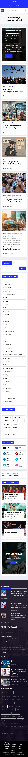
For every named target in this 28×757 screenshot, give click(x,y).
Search (7, 263)
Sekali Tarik (15, 473)
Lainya (6, 324)
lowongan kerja (6, 197)
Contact (13, 746)
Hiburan (7, 314)
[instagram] (16, 5)
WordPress (22, 752)
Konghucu (14, 238)
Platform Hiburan (13, 475)
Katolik (4, 238)
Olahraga (7, 348)
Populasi (20, 720)
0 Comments (16, 86)
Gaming (7, 308)
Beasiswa (7, 281)
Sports (7, 381)
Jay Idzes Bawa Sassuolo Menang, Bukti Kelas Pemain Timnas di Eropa (13, 513)
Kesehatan (9, 238)
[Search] (23, 11)
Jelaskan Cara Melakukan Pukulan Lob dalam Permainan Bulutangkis (13, 531)
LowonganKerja (9, 331)
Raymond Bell (10, 38)
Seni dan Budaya (17, 240)
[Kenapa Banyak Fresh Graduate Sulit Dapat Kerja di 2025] (14, 147)
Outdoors (7, 361)
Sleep (18, 730)
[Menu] (2, 10)
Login (20, 748)
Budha (19, 235)
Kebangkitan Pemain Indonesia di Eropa (11, 495)
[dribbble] (14, 5)
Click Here (14, 563)
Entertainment (9, 298)
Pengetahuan (9, 368)
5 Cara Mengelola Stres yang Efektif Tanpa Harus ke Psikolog (19, 671)
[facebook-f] (9, 5)
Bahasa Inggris (6, 235)
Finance (7, 304)
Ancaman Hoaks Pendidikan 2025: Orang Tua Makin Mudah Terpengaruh (19, 605)
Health (7, 311)
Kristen (18, 238)
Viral (6, 395)
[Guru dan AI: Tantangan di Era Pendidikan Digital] (14, 111)
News (6, 341)
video (14, 434)
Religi (6, 375)
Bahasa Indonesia (17, 233)
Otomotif (7, 358)
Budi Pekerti (6, 236)
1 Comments (16, 197)
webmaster (8, 401)
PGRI (14, 720)
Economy (7, 291)
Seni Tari (16, 242)
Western (14, 744)
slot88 (4, 652)
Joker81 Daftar (6, 473)
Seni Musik (5, 242)
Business (7, 284)
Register (13, 750)
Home (6, 318)
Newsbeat (8, 345)
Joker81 (4, 475)
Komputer (8, 321)
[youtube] (18, 5)
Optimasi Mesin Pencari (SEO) (13, 355)
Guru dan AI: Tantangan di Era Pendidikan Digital (12, 127)
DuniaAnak (8, 288)
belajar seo (17, 417)
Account (14, 748)
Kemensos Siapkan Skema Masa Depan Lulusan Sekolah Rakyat (13, 33)
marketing (15, 424)
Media (15, 427)
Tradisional (9, 244)
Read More (9, 56)
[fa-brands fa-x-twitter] (12, 5)
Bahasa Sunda (13, 235)
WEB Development (10, 398)
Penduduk (20, 716)
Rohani (10, 240)
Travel (7, 391)
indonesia (15, 195)
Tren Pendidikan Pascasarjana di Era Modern (13, 91)
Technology (8, 388)
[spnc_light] (25, 10)
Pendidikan (8, 365)
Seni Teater (5, 730)
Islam (13, 236)
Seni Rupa (11, 242)
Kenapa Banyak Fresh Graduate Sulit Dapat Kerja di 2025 (12, 163)
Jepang (4, 706)
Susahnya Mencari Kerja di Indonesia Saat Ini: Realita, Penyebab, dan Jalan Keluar (13, 201)
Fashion (7, 301)
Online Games (9, 351)
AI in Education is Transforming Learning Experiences (11, 248)
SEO (6, 378)
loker (19, 195)
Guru (14, 421)
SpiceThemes (20, 754)
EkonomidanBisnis (10, 294)
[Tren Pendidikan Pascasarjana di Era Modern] (14, 74)
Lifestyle (7, 328)
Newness (7, 338)
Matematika (6, 240)
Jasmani (17, 236)
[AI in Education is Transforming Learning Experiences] (14, 221)
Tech (6, 385)
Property (7, 371)
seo (15, 431)
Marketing (8, 335)
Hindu (10, 236)
